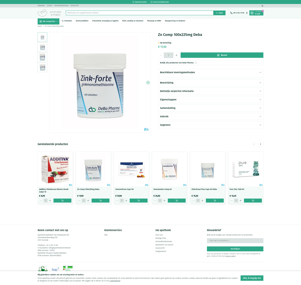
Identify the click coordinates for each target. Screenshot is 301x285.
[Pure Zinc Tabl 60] (245, 169)
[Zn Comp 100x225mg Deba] (93, 169)
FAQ (105, 235)
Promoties (68, 21)
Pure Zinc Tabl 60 (237, 189)
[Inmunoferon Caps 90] (131, 169)
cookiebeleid (114, 281)
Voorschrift (74, 6)
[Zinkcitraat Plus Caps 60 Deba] (207, 169)
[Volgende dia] (260, 144)
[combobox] (140, 13)
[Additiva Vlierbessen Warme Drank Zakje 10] (55, 169)
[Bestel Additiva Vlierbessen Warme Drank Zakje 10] (62, 201)
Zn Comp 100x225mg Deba (88, 189)
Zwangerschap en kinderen (175, 21)
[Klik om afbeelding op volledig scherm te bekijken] (100, 82)
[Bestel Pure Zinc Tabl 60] (253, 201)
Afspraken (41, 6)
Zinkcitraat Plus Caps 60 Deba (204, 189)
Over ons (159, 235)
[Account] (247, 13)
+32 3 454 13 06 (52, 245)
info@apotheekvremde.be (60, 248)
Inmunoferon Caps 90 (124, 189)
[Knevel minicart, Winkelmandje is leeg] (252, 13)
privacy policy (230, 256)
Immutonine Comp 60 (162, 189)
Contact (49, 6)
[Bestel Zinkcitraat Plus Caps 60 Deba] (215, 201)
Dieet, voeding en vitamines (132, 21)
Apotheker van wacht (164, 245)
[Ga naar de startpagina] (49, 12)
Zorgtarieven (160, 251)
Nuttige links (160, 238)
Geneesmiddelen (82, 21)
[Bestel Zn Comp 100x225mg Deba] (100, 201)
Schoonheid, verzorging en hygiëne (105, 21)
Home (40, 26)
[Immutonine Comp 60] (169, 169)
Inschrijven (235, 249)
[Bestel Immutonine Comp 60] (177, 201)
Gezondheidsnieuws (61, 6)
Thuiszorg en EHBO (154, 21)
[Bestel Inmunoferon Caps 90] (139, 201)
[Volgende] (148, 82)
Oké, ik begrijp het (252, 278)
